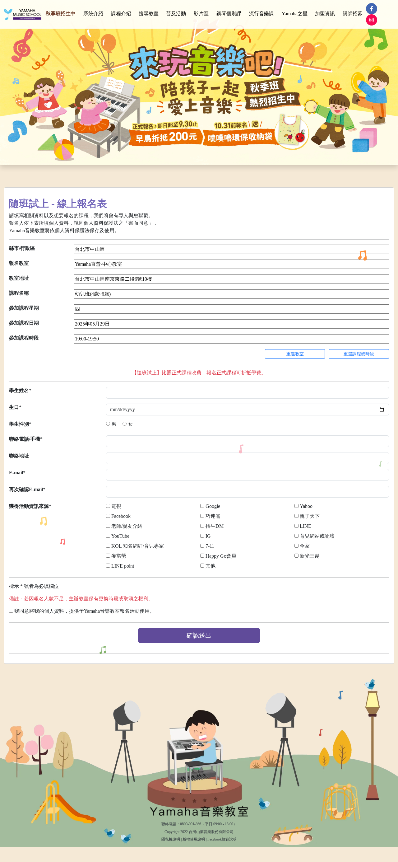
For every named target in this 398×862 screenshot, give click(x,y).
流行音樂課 (261, 13)
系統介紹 (93, 13)
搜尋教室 (149, 13)
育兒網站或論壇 (317, 536)
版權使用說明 (194, 839)
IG (208, 536)
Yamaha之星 (295, 13)
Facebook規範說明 (222, 839)
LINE (305, 526)
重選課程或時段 (359, 354)
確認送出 (199, 635)
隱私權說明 (170, 839)
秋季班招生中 (61, 13)
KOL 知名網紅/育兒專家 (137, 546)
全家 (305, 546)
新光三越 (310, 556)
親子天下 (310, 516)
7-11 (210, 546)
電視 (116, 506)
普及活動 (176, 13)
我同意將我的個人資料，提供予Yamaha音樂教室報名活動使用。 (84, 611)
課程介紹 (121, 13)
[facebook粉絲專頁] (371, 8)
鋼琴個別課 (228, 13)
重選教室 (295, 354)
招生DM (215, 526)
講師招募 (353, 13)
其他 (210, 566)
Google (213, 506)
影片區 (201, 13)
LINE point (122, 566)
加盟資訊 (325, 13)
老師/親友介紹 (126, 526)
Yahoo (306, 506)
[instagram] (371, 20)
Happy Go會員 (221, 556)
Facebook (121, 516)
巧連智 (213, 516)
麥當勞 (118, 556)
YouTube (120, 536)
